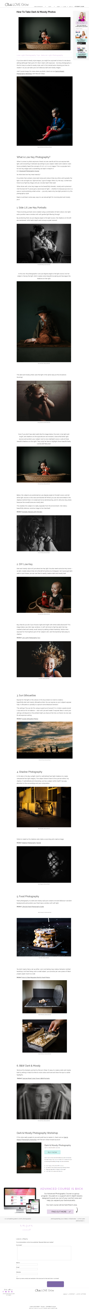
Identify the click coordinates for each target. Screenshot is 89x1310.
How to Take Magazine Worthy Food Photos (36, 977)
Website (18, 1272)
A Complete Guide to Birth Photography (18, 1218)
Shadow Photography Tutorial (31, 842)
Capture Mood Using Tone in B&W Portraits (36, 1078)
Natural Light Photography (52, 55)
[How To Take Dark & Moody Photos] (44, 33)
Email (18, 1267)
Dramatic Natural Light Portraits (32, 512)
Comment (19, 1245)
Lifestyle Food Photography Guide (33, 906)
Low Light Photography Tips (31, 638)
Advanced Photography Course (29, 171)
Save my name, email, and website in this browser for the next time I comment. (37, 1278)
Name (18, 1262)
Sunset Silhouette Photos (30, 719)
